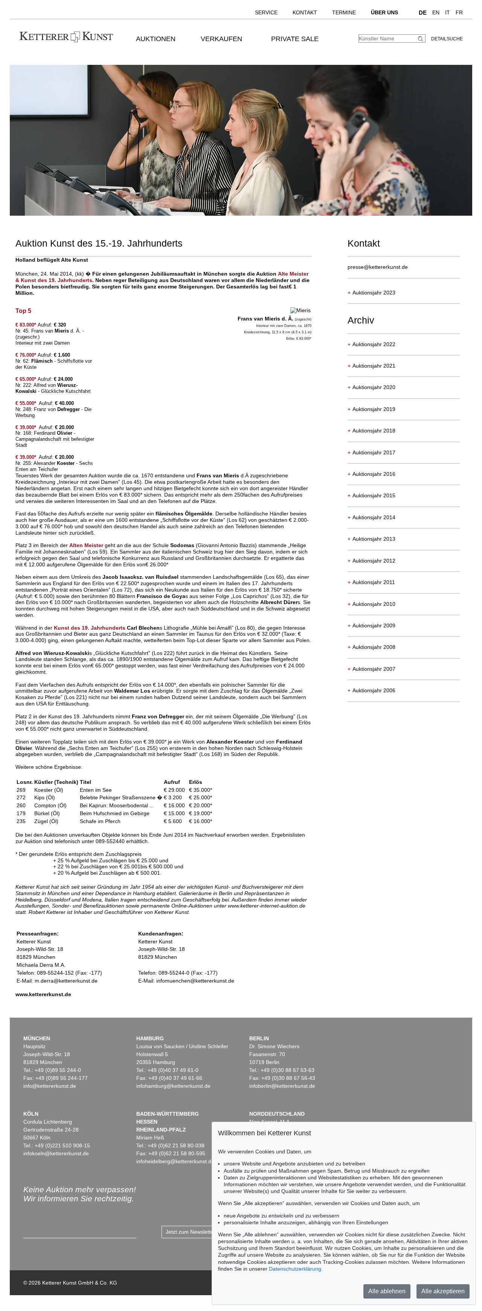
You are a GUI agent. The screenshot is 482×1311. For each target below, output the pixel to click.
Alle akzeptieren (443, 1291)
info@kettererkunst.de (49, 1086)
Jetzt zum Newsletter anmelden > (205, 1232)
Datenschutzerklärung (295, 1269)
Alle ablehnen (387, 1291)
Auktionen (155, 39)
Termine (344, 12)
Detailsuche (447, 38)
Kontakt (305, 12)
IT (447, 12)
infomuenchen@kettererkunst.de (195, 981)
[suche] (421, 38)
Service (266, 12)
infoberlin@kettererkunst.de (282, 1086)
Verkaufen (221, 39)
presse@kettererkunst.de (378, 267)
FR (459, 12)
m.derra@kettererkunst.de (66, 981)
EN (435, 12)
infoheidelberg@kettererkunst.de (175, 1161)
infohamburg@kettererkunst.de (173, 1086)
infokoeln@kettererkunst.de (56, 1153)
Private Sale (295, 39)
